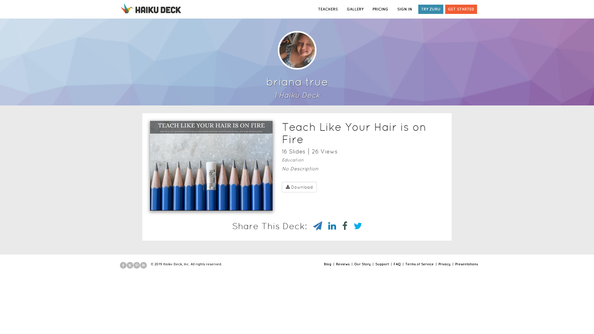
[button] (200, 203)
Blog (327, 264)
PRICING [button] (380, 9)
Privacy (444, 264)
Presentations (466, 264)
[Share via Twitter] (354, 226)
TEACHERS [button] (328, 9)
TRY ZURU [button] (431, 9)
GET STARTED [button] (461, 9)
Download (302, 187)
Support (382, 264)
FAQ (397, 264)
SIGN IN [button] (404, 9)
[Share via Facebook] (341, 226)
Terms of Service (419, 264)
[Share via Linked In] (329, 226)
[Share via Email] (314, 226)
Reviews (343, 264)
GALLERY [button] (355, 9)
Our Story (362, 264)
